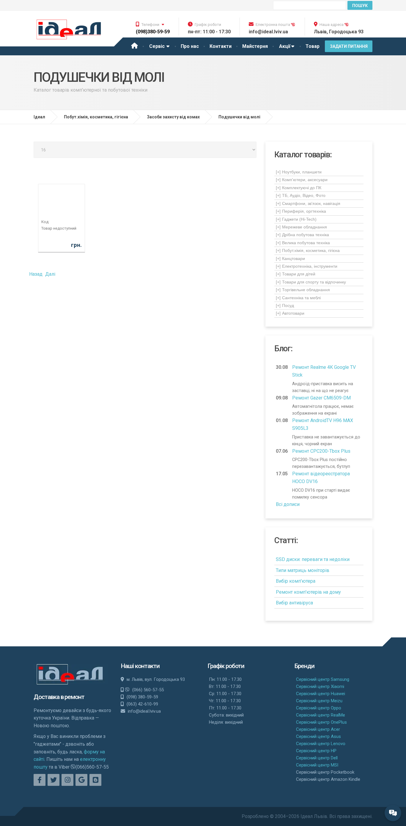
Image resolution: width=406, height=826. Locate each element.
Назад (36, 274)
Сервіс (157, 46)
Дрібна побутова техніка (302, 234)
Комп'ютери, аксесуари (302, 179)
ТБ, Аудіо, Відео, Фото (300, 195)
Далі (50, 274)
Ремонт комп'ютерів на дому (308, 592)
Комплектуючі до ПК (298, 187)
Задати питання (349, 46)
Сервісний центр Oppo (318, 708)
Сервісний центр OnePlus (321, 722)
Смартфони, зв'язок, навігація (308, 203)
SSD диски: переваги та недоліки (313, 559)
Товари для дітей (295, 274)
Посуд (285, 305)
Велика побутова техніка (303, 242)
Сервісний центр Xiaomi (320, 686)
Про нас (190, 46)
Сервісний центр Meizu (319, 700)
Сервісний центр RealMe (320, 715)
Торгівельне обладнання (303, 289)
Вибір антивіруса (294, 603)
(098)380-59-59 (153, 32)
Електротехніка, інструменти (306, 266)
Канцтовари (290, 258)
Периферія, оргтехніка (301, 211)
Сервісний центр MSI (317, 765)
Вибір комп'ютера (295, 581)
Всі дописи (288, 504)
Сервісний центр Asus (318, 736)
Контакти (221, 46)
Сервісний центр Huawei (320, 693)
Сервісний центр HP (316, 750)
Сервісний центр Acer (318, 729)
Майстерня (255, 46)
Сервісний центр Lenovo (320, 743)
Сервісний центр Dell (317, 758)
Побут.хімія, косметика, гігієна (308, 250)
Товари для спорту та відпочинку (311, 282)
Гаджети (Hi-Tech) (296, 219)
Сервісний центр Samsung (322, 679)
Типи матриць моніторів (302, 570)
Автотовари (290, 313)
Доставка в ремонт (59, 696)
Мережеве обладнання (301, 227)
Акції (284, 46)
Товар (313, 46)
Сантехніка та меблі (298, 297)
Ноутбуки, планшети (299, 172)
